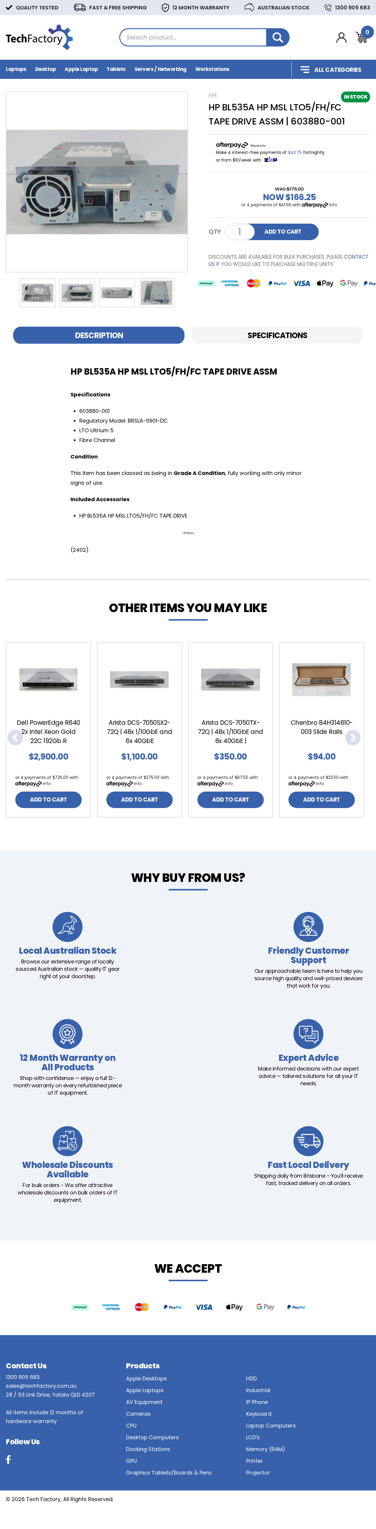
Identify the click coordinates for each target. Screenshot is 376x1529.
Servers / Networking (161, 69)
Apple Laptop (81, 69)
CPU (131, 1425)
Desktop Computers (152, 1437)
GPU (131, 1461)
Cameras (138, 1413)
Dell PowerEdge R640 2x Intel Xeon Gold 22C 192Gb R (48, 731)
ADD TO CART (282, 232)
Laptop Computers (271, 1425)
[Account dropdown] (341, 37)
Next (353, 737)
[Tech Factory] (39, 37)
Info (333, 205)
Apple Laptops (145, 1390)
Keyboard (258, 1413)
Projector (258, 1472)
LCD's (253, 1437)
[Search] (278, 37)
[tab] (98, 335)
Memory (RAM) (265, 1449)
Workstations (212, 69)
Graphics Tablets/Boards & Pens (169, 1472)
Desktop (45, 69)
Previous (15, 737)
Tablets (116, 69)
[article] (51, 729)
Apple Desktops (146, 1378)
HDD (251, 1378)
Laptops (16, 69)
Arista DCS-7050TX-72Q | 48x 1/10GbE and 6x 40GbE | (230, 731)
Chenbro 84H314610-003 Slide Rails (322, 727)
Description (99, 335)
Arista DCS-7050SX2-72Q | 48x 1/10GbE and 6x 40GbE (139, 731)
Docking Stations (148, 1449)
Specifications (277, 335)
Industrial (258, 1390)
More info (258, 145)
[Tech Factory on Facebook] (8, 1459)
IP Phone (257, 1402)
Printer (254, 1461)
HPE (213, 95)
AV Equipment (144, 1402)
